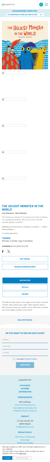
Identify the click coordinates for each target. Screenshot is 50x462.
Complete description (10, 233)
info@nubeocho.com (25, 427)
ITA (26, 246)
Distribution (25, 392)
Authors (25, 388)
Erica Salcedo (21, 213)
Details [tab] (25, 287)
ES (18, 246)
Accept (7, 458)
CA (22, 246)
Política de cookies (25, 443)
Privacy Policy (30, 359)
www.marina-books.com (25, 405)
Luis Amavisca (8, 213)
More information (22, 458)
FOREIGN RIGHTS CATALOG (25, 411)
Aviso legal (25, 440)
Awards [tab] (25, 294)
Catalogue (25, 385)
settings (22, 453)
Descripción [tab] (25, 280)
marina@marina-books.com (25, 408)
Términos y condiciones (25, 437)
